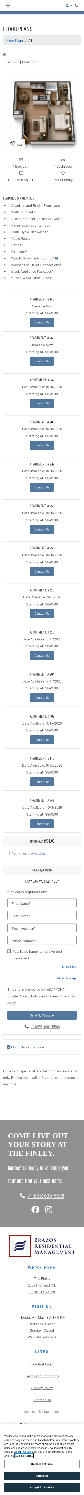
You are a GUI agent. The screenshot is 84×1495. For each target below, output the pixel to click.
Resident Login (42, 1364)
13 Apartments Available (26, 853)
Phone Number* (24, 940)
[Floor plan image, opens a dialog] (42, 113)
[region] (42, 1459)
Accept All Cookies (42, 1487)
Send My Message (42, 1015)
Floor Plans (15, 40)
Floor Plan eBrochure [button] (27, 1047)
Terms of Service (61, 996)
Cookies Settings (42, 1464)
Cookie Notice (24, 1455)
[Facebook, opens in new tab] (35, 1210)
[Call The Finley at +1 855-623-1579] (76, 5)
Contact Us (44, 322)
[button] (69, 5)
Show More (69, 966)
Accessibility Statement (42, 1411)
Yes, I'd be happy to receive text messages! (37, 954)
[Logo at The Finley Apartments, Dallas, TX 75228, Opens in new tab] (42, 1246)
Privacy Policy (29, 996)
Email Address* (23, 928)
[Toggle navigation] (7, 5)
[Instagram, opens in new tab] (48, 1210)
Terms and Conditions (42, 1375)
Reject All (42, 1475)
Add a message (66, 978)
